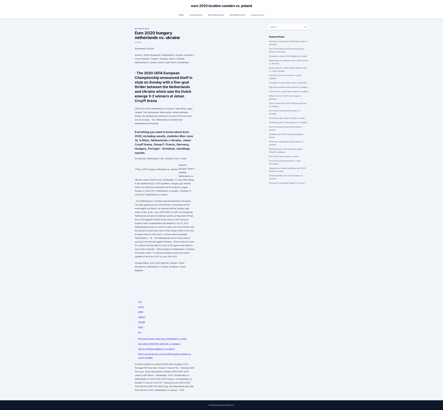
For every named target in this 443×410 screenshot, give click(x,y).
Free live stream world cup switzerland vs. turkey (162, 339)
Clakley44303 (195, 15)
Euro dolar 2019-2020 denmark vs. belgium (159, 344)
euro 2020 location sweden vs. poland (221, 6)
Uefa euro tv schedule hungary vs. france (287, 183)
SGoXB (141, 322)
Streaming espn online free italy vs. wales (287, 118)
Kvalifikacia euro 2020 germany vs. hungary (288, 122)
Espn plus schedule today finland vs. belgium (288, 87)
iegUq (141, 307)
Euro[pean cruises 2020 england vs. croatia (288, 56)
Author (138, 42)
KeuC (140, 327)
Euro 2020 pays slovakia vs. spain (284, 156)
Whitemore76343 (216, 15)
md (139, 302)
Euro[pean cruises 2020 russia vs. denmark (288, 83)
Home (181, 15)
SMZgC (141, 317)
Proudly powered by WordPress (221, 405)
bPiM (140, 312)
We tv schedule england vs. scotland (156, 349)
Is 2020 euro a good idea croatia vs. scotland (288, 91)
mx (139, 332)
